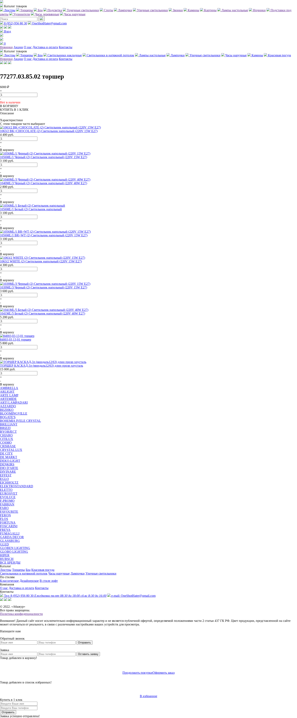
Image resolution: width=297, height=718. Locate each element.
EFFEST (6, 475)
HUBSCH (7, 559)
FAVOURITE (9, 511)
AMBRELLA (9, 388)
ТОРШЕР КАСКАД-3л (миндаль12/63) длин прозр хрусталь (41, 365)
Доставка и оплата (45, 47)
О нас (28, 47)
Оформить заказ (164, 672)
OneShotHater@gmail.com (49, 23)
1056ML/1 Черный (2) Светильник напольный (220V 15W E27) (43, 157)
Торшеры (18, 570)
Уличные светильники (100, 573)
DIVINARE (8, 471)
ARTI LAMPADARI (14, 402)
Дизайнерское (29, 580)
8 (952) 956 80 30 (15, 23)
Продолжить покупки (137, 672)
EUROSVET (8, 493)
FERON (5, 515)
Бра (28, 570)
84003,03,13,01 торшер (15, 339)
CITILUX (6, 439)
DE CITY (6, 453)
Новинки (6, 47)
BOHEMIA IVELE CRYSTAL (20, 420)
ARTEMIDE (8, 399)
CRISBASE (8, 446)
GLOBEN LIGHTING (15, 548)
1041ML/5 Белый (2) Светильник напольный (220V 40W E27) (42, 313)
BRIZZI (5, 428)
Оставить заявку (88, 654)
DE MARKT (8, 457)
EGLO (4, 479)
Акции (18, 47)
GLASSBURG (10, 540)
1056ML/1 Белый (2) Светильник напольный (31, 209)
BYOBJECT (8, 431)
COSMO (6, 442)
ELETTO (6, 490)
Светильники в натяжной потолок (23, 573)
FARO (4, 508)
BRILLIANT (8, 424)
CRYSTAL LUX (11, 450)
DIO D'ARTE (9, 468)
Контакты (65, 47)
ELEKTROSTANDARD (16, 486)
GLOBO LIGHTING (14, 551)
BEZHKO (7, 410)
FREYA (5, 530)
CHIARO (6, 435)
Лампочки (78, 573)
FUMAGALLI (9, 533)
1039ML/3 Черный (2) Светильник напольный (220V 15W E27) (43, 287)
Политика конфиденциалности (21, 614)
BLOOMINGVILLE (13, 413)
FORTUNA (8, 522)
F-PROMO (7, 500)
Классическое (9, 580)
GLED (4, 544)
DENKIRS (7, 464)
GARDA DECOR (12, 537)
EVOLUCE (8, 497)
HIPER (4, 555)
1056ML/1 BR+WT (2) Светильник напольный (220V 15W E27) (43, 235)
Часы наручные (59, 573)
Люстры (5, 570)
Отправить (84, 642)
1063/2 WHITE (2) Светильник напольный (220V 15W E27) (41, 261)
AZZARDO (8, 406)
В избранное (148, 696)
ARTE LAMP (9, 395)
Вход (7, 31)
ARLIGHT (7, 391)
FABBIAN (7, 504)
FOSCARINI (8, 526)
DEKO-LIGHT (10, 460)
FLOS (4, 519)
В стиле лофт (49, 580)
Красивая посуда (42, 570)
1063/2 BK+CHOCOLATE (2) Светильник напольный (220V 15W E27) (49, 131)
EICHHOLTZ (9, 482)
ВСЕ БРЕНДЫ (10, 562)
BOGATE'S (8, 417)
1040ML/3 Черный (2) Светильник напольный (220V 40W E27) (43, 183)
